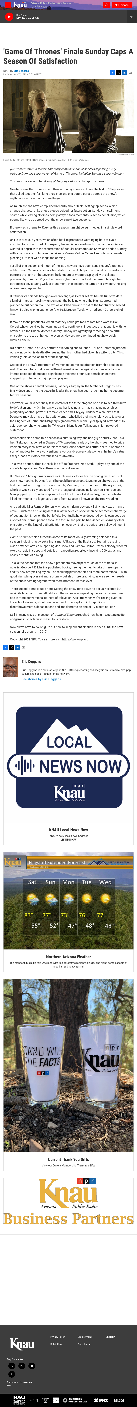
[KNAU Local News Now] (68, 758)
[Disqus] (68, 1279)
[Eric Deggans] (10, 667)
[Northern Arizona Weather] (68, 900)
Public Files (56, 1344)
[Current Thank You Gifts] (68, 1065)
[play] (9, 17)
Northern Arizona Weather (68, 956)
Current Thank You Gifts (68, 1159)
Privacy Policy (57, 1337)
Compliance (84, 1344)
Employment (85, 1337)
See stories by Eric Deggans (41, 679)
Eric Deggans (21, 70)
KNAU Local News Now (68, 829)
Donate (123, 5)
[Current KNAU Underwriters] (68, 1201)
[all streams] (132, 16)
